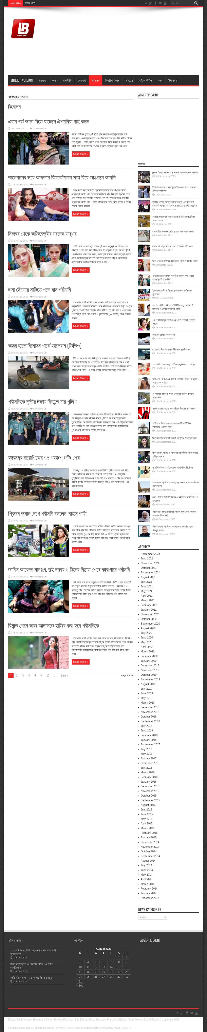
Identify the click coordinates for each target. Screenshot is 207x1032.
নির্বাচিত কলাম (112, 80)
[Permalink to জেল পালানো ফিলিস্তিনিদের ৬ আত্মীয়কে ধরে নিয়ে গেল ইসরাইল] (144, 506)
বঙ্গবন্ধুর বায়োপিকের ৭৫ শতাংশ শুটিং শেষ (44, 457)
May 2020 (146, 642)
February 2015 (149, 832)
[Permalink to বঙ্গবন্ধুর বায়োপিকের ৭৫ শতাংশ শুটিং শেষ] (38, 499)
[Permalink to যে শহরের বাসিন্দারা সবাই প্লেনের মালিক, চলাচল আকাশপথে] (144, 403)
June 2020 (147, 637)
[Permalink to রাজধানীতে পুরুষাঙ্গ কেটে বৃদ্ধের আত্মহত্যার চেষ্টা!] (144, 241)
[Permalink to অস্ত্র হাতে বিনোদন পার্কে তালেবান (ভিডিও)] (38, 387)
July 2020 (146, 632)
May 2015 (146, 818)
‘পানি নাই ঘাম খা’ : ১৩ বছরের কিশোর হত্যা (31, 977)
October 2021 (148, 567)
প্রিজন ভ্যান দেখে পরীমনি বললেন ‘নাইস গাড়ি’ (48, 513)
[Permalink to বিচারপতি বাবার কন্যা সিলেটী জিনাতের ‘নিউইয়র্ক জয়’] (144, 447)
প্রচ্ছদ (42, 80)
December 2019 (150, 665)
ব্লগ (160, 80)
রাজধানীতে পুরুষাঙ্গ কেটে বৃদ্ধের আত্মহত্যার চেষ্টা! (173, 231)
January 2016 (148, 781)
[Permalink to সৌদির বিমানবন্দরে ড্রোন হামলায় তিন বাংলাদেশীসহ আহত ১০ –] (144, 226)
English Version (22, 80)
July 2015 (146, 809)
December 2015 (150, 786)
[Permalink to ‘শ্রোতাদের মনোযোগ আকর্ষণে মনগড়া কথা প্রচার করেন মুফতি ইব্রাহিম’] (144, 285)
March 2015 (147, 828)
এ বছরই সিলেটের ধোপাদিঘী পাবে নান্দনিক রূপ (171, 349)
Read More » (80, 153)
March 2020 (147, 651)
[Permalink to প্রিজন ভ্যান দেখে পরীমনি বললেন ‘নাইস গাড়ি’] (38, 555)
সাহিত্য (129, 80)
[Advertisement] (125, 42)
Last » (64, 675)
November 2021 (150, 563)
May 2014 (146, 874)
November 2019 (150, 670)
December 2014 (150, 842)
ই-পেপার (172, 80)
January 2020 (148, 660)
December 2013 (150, 897)
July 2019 (146, 688)
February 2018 (149, 735)
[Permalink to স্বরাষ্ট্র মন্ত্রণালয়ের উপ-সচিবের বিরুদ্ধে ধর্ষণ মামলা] (144, 418)
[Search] (196, 3)
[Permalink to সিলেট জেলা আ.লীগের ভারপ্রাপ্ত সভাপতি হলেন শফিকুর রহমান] (144, 536)
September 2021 (150, 572)
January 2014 (148, 893)
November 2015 (150, 790)
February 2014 (149, 888)
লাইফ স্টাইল (145, 80)
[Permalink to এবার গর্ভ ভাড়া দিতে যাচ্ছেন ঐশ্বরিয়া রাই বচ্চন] (38, 163)
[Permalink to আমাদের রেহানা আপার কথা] (144, 344)
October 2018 (148, 716)
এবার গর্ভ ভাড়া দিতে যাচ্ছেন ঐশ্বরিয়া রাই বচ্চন (48, 121)
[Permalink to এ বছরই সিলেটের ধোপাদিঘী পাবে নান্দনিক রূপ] (144, 359)
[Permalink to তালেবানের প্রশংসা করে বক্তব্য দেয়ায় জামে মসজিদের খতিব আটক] (144, 491)
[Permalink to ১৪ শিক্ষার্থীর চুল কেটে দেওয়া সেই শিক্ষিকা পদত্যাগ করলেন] (144, 329)
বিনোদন (95, 80)
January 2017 (148, 758)
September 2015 (150, 800)
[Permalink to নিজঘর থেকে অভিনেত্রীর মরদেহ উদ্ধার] (38, 275)
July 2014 (146, 865)
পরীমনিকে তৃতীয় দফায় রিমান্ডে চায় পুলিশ (42, 401)
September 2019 (150, 679)
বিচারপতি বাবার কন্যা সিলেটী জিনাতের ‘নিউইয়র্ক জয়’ (174, 438)
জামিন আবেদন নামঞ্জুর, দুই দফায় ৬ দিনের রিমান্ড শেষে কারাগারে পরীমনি (69, 569)
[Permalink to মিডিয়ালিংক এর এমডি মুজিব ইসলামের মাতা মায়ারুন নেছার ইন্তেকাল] (144, 196)
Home (15, 96)
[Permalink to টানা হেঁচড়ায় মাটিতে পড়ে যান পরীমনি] (38, 331)
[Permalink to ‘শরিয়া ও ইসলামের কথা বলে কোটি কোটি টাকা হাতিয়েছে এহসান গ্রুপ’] (144, 432)
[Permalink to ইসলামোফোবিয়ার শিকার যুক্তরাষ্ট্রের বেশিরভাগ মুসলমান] (144, 300)
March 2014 (147, 883)
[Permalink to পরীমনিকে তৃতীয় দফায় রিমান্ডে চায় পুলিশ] (38, 443)
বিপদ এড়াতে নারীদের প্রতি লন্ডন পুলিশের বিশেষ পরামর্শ (175, 261)
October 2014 (148, 851)
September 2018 (150, 721)
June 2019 (147, 693)
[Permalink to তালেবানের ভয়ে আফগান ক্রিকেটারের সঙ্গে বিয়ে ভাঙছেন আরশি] (38, 219)
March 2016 (147, 772)
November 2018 (150, 711)
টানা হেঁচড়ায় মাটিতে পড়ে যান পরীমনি (39, 289)
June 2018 (147, 730)
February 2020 (149, 656)
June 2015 (147, 814)
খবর (54, 80)
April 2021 (146, 595)
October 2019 (148, 674)
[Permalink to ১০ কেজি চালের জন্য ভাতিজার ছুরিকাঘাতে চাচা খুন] (144, 373)
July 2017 (146, 749)
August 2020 (148, 628)
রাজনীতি (67, 80)
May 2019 (146, 698)
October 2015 (148, 795)
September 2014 (150, 856)
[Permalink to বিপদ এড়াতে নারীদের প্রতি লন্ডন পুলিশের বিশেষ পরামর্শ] (144, 270)
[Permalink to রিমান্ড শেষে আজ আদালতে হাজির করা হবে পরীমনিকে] (38, 667)
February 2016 (149, 777)
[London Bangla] (23, 41)
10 (47, 675)
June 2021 (147, 586)
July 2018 (146, 725)
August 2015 (148, 804)
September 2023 (150, 553)
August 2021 (148, 577)
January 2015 (148, 837)
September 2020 (150, 623)
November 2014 (150, 846)
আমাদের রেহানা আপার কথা (163, 334)
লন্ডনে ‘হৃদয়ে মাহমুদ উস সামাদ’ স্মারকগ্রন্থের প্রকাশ (175, 172)
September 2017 (150, 744)
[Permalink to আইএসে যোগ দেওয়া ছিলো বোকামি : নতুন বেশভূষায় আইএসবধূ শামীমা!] (144, 388)
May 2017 (146, 753)
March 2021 (147, 600)
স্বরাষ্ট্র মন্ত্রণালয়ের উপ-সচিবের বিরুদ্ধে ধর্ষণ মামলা (174, 408)
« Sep (79, 985)
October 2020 (148, 618)
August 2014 (148, 860)
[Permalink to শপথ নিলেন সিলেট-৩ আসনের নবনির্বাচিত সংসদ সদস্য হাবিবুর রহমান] (144, 462)
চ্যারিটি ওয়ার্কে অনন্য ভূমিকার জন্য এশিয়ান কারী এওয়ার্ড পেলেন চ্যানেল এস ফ (54, 3)
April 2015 (146, 823)
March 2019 (147, 702)
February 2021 (149, 605)
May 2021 (146, 591)
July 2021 (146, 581)
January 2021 (148, 609)
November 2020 (150, 614)
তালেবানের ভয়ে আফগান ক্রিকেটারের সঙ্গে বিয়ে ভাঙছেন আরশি (62, 177)
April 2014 (146, 879)
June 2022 (147, 558)
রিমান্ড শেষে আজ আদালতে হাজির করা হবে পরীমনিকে (53, 625)
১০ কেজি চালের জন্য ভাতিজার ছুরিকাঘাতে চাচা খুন (173, 364)
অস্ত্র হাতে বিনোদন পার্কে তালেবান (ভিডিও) (44, 345)
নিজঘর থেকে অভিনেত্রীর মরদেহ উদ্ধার (42, 233)
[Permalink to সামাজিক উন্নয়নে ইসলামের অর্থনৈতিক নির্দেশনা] (144, 477)
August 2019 (148, 684)
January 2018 (148, 739)
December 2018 (150, 707)
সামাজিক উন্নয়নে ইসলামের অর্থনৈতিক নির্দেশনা (172, 467)
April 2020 (146, 646)
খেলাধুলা (82, 80)
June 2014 (147, 870)
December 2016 (150, 763)
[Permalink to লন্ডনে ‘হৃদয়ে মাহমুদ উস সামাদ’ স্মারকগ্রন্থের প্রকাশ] (144, 182)
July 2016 (146, 767)
